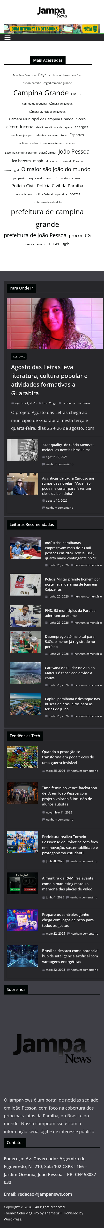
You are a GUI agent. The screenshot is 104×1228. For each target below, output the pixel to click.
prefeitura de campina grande (47, 218)
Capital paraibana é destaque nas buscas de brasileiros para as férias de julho (72, 704)
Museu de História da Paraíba (64, 161)
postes (74, 193)
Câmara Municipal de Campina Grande (41, 118)
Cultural (19, 356)
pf (55, 178)
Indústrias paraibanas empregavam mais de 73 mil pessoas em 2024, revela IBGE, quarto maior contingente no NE (71, 550)
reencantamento (35, 244)
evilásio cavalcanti (30, 143)
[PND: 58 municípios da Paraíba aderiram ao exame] (25, 616)
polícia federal (23, 194)
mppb (38, 160)
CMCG (76, 93)
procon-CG (80, 235)
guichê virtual (47, 152)
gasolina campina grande (21, 152)
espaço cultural (57, 135)
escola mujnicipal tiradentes (28, 135)
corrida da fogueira (34, 103)
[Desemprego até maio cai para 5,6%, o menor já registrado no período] (25, 645)
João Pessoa (74, 151)
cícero (81, 118)
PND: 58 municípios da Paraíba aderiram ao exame (70, 613)
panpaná (18, 178)
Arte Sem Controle (24, 75)
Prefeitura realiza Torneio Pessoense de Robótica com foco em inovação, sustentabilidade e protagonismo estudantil (70, 844)
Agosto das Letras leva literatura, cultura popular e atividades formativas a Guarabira (49, 380)
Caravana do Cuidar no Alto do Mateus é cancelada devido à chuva (70, 672)
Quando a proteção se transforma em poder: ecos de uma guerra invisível (68, 757)
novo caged (11, 170)
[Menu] (7, 37)
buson (57, 75)
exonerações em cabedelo (60, 143)
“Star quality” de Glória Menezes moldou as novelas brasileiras (68, 447)
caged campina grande (58, 83)
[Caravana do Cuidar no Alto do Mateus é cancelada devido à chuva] (25, 676)
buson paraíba (32, 83)
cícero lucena (19, 127)
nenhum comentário (76, 403)
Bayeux (44, 74)
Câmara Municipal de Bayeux (47, 111)
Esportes (77, 134)
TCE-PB (54, 243)
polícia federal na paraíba (51, 194)
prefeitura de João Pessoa (35, 235)
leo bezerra (21, 160)
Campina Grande (41, 93)
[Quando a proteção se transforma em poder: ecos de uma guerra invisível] (22, 762)
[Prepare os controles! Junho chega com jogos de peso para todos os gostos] (22, 925)
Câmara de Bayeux (61, 103)
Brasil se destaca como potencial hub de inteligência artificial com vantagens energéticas (70, 956)
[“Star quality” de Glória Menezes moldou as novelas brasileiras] (22, 454)
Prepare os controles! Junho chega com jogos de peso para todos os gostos (68, 920)
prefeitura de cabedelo (47, 202)
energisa (81, 126)
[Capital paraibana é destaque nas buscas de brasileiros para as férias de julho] (25, 707)
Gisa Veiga (49, 403)
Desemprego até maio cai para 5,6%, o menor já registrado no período (70, 641)
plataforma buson (70, 178)
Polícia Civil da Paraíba (60, 186)
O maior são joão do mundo (55, 169)
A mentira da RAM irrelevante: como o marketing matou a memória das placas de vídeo (68, 883)
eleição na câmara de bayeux (54, 127)
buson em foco (72, 75)
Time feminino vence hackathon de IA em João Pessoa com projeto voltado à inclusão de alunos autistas (69, 796)
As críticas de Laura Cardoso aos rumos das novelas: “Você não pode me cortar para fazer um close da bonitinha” (68, 486)
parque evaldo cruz (39, 178)
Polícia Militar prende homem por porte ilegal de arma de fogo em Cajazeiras (72, 584)
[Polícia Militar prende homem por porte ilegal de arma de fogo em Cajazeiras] (25, 588)
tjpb (66, 243)
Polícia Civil (23, 186)
